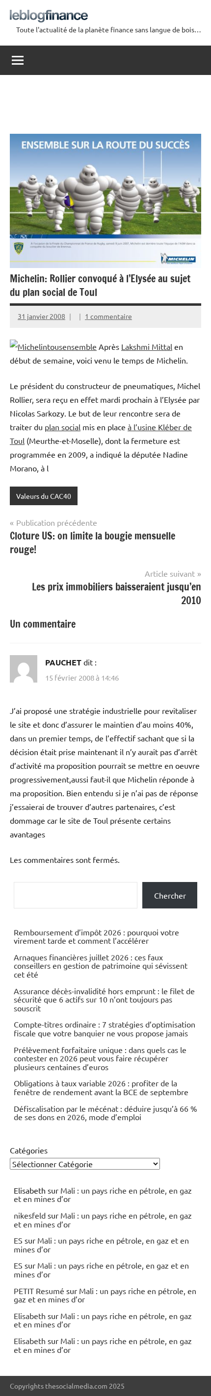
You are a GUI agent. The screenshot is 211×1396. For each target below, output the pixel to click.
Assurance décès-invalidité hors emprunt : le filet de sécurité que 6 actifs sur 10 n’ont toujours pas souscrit (104, 999)
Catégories (29, 1150)
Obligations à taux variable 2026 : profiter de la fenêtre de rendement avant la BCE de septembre (101, 1087)
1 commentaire (108, 316)
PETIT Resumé (39, 1291)
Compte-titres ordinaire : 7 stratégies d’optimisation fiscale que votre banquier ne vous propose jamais (104, 1028)
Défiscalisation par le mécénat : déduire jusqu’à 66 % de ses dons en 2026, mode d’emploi (105, 1112)
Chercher (170, 895)
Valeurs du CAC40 (43, 495)
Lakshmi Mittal (146, 346)
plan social (62, 427)
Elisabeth (30, 1316)
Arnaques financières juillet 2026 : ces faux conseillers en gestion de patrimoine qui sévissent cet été (100, 965)
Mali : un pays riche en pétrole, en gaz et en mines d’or (103, 1194)
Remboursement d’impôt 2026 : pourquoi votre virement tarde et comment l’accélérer (96, 936)
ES (18, 1240)
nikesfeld (30, 1215)
